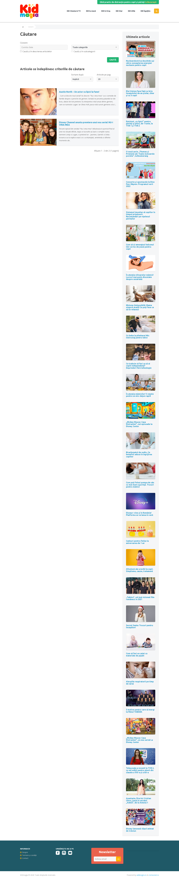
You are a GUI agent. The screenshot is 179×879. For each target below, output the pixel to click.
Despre (25, 852)
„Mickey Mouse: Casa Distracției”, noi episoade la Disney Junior (139, 424)
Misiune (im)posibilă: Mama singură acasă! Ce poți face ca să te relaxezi (140, 307)
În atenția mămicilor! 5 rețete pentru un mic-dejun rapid (140, 395)
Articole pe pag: (104, 74)
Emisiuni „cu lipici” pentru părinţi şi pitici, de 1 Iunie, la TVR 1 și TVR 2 (139, 123)
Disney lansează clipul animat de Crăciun (140, 830)
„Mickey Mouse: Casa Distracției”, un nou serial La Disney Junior (139, 740)
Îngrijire (146, 11)
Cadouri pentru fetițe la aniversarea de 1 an (137, 542)
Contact (25, 858)
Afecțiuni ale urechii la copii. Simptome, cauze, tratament (139, 570)
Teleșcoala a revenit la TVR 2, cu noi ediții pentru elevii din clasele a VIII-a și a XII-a (140, 770)
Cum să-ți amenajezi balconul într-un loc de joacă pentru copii (140, 247)
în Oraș (107, 11)
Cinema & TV (75, 11)
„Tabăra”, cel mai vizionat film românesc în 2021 (140, 598)
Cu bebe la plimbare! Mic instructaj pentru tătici (137, 336)
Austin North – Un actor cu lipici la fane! (79, 92)
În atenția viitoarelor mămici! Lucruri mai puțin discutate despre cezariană (139, 277)
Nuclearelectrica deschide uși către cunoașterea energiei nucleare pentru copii (140, 63)
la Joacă (92, 11)
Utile (133, 11)
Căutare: (24, 42)
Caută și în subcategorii (84, 51)
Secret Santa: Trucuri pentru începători (139, 626)
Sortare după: (77, 74)
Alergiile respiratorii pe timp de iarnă (140, 682)
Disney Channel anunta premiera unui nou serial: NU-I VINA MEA (86, 123)
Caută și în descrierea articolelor (37, 51)
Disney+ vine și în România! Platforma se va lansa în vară (139, 514)
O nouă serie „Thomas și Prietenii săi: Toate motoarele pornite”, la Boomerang (140, 154)
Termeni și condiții (29, 855)
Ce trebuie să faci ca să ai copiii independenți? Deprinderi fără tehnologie (138, 366)
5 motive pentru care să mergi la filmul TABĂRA (140, 711)
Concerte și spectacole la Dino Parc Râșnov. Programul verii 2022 (140, 184)
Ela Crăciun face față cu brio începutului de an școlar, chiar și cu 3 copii (140, 93)
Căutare (30, 27)
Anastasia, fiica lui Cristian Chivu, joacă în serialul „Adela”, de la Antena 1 (138, 800)
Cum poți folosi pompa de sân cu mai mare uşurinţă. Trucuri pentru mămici (140, 484)
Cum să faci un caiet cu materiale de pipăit (136, 654)
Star (120, 11)
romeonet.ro (154, 875)
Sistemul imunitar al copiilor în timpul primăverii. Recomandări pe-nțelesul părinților (140, 215)
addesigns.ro (142, 875)
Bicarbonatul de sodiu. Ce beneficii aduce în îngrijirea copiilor (139, 454)
